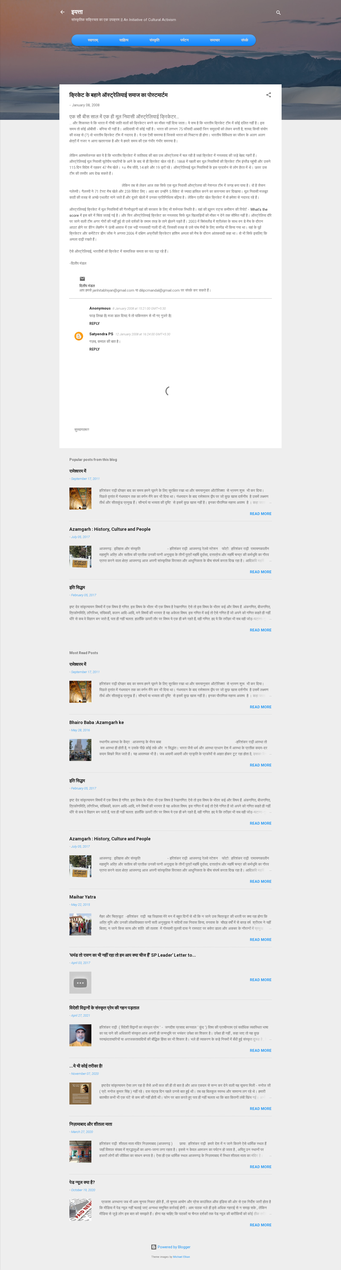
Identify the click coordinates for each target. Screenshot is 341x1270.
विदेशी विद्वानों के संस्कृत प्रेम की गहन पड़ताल (104, 1007)
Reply (94, 324)
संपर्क (244, 40)
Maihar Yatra (82, 897)
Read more (261, 514)
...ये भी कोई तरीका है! (86, 1066)
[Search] (279, 13)
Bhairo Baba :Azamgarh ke (96, 722)
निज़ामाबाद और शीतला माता (90, 1124)
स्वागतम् (93, 40)
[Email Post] (82, 280)
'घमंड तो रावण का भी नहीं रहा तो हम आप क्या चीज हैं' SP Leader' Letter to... (132, 955)
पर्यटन (184, 40)
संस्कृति (154, 40)
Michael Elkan (181, 1257)
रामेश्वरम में (77, 471)
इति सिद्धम (77, 587)
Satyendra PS (101, 334)
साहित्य (123, 40)
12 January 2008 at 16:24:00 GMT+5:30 (142, 334)
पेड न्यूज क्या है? (82, 1182)
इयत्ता (77, 11)
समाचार (215, 40)
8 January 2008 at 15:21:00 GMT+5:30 (139, 308)
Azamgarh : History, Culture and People (110, 529)
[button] (269, 96)
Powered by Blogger (173, 1247)
